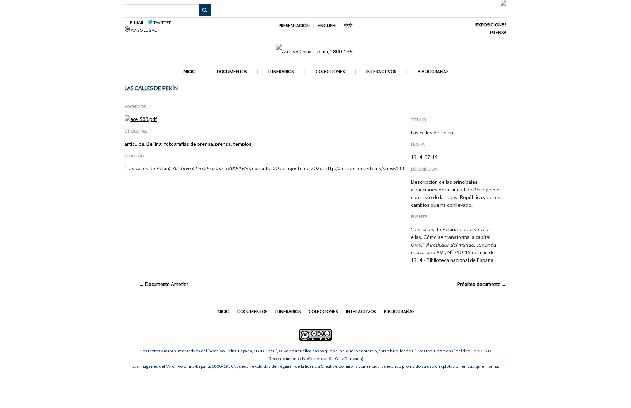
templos (242, 144)
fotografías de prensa (188, 144)
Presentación (294, 25)
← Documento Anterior (163, 284)
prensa (223, 144)
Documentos (232, 71)
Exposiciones (490, 24)
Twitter (162, 22)
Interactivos (381, 71)
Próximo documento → (481, 284)
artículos (134, 144)
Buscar (205, 10)
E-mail (138, 22)
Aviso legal (143, 30)
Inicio (189, 71)
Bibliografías (433, 71)
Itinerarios (281, 71)
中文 (348, 25)
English (327, 25)
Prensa (498, 32)
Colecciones (330, 71)
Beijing (154, 144)
